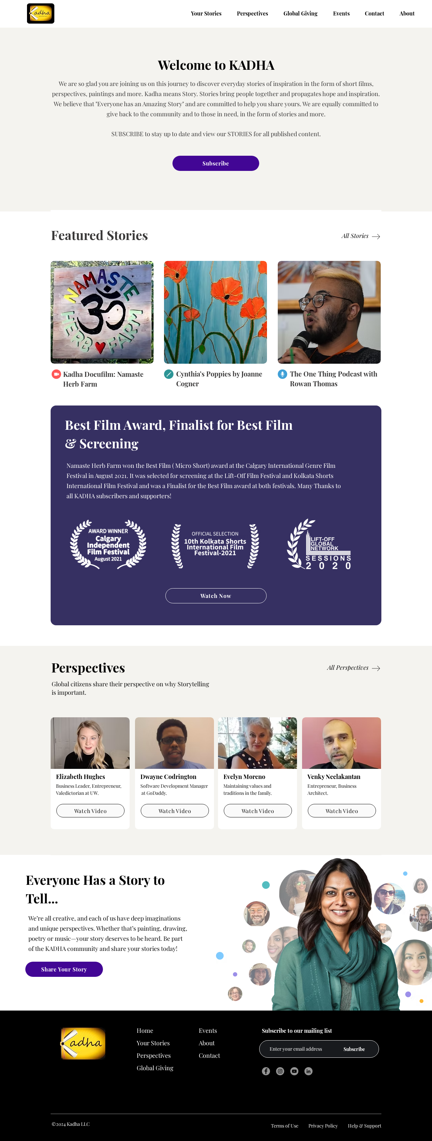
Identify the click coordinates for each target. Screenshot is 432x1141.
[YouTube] (294, 1071)
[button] (329, 312)
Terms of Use (285, 1125)
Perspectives (154, 1055)
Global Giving (155, 1068)
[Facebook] (266, 1071)
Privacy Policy (323, 1125)
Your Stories (153, 1043)
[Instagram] (280, 1071)
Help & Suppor (364, 1125)
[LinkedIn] (308, 1071)
